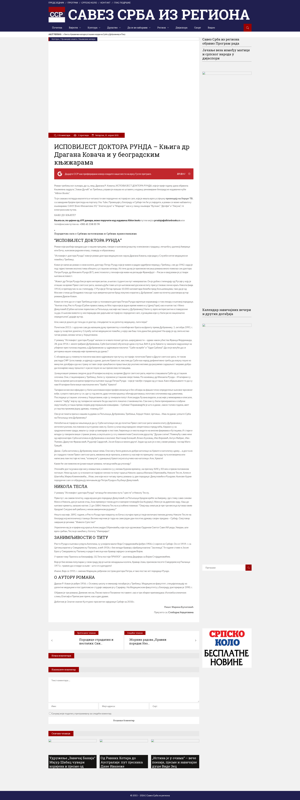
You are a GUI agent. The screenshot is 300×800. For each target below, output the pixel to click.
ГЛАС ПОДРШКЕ (122, 2)
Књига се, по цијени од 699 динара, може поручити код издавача (97, 220)
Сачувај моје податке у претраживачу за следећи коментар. (82, 713)
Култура (55, 39)
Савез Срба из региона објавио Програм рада (220, 41)
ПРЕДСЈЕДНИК (56, 2)
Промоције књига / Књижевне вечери (78, 39)
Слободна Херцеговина (180, 612)
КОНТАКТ (105, 2)
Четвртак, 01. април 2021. (107, 135)
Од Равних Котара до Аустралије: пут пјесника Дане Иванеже (122, 762)
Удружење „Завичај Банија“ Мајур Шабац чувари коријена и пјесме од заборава (72, 764)
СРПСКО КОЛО (89, 2)
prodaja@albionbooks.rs (167, 220)
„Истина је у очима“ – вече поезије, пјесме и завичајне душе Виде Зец (174, 762)
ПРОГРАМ (73, 2)
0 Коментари (64, 135)
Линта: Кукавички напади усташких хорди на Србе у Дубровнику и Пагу (94, 34)
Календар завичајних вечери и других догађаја (226, 312)
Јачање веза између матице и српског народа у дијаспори (226, 54)
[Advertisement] (227, 604)
